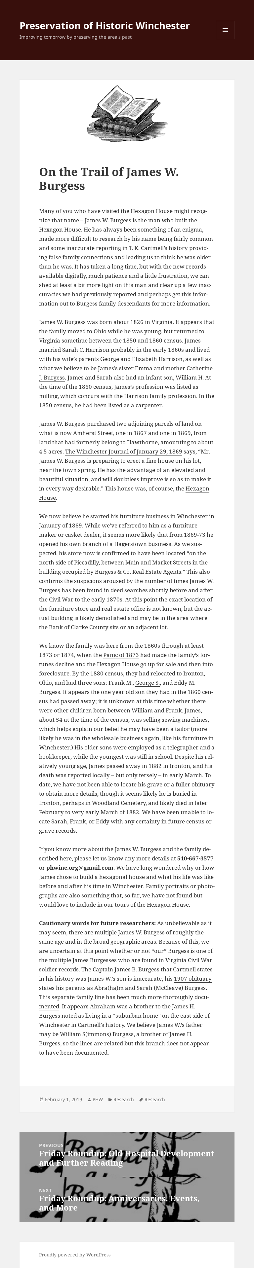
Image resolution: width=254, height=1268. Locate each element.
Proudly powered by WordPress (74, 1254)
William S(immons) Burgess (97, 1034)
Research (123, 1099)
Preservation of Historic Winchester (105, 25)
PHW (98, 1099)
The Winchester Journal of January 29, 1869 (123, 451)
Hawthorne (142, 442)
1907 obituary (193, 978)
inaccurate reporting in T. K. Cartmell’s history (127, 248)
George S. (147, 682)
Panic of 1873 (121, 655)
